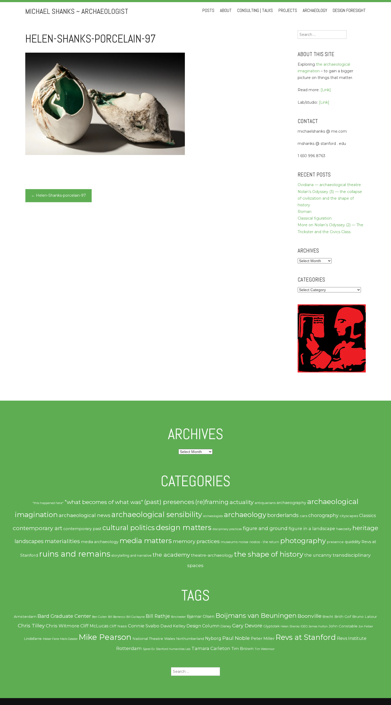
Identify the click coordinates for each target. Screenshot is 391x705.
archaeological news (84, 515)
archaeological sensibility (156, 514)
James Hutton (318, 626)
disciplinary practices (227, 529)
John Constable (343, 626)
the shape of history (268, 554)
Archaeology (315, 10)
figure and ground (265, 528)
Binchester (178, 617)
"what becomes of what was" (104, 502)
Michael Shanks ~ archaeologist (76, 11)
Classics (367, 515)
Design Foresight (349, 10)
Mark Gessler (69, 639)
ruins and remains (74, 554)
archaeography (291, 502)
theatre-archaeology (212, 555)
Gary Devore (247, 626)
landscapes (29, 541)
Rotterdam (129, 648)
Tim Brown (242, 648)
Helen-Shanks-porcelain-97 (58, 195)
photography (303, 540)
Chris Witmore (62, 625)
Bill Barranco (116, 617)
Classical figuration (315, 218)
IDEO (304, 626)
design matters (183, 527)
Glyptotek (271, 626)
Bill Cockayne (135, 617)
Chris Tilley (31, 626)
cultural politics (128, 527)
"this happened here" (48, 503)
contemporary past (82, 528)
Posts (208, 10)
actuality (241, 501)
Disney (226, 626)
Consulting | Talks (255, 10)
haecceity (343, 529)
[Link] (326, 89)
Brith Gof (342, 616)
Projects (287, 10)
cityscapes (349, 516)
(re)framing (211, 502)
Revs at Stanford (306, 637)
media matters (145, 540)
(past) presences (169, 502)
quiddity (352, 541)
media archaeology (99, 541)
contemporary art (37, 527)
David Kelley (172, 626)
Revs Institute (352, 638)
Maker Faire (51, 639)
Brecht (328, 617)
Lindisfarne (33, 639)
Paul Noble (236, 638)
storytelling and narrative (131, 555)
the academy (171, 554)
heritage (365, 528)
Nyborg (213, 638)
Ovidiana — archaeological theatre (329, 184)
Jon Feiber (366, 626)
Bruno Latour (364, 616)
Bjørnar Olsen (200, 616)
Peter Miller (262, 638)
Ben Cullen (99, 617)
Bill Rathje (158, 616)
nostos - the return (264, 542)
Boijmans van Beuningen (256, 615)
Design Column (202, 625)
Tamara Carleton (211, 648)
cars (303, 516)
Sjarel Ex (149, 649)
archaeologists (213, 516)
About (226, 10)
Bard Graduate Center (64, 616)
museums (229, 542)
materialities (62, 541)
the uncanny (318, 555)
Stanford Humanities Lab (173, 649)
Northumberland (190, 639)
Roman (304, 211)
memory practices (196, 541)
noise (243, 542)
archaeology (245, 514)
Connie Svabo (143, 625)
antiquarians (265, 503)
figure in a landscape (312, 528)
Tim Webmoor (264, 649)
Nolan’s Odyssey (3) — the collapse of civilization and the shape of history (330, 198)
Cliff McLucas (94, 625)
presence (335, 542)
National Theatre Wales (153, 638)
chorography (323, 515)
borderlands (283, 515)
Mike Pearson (105, 637)
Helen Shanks (290, 626)
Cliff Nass (118, 626)
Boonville (310, 616)
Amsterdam (25, 616)
